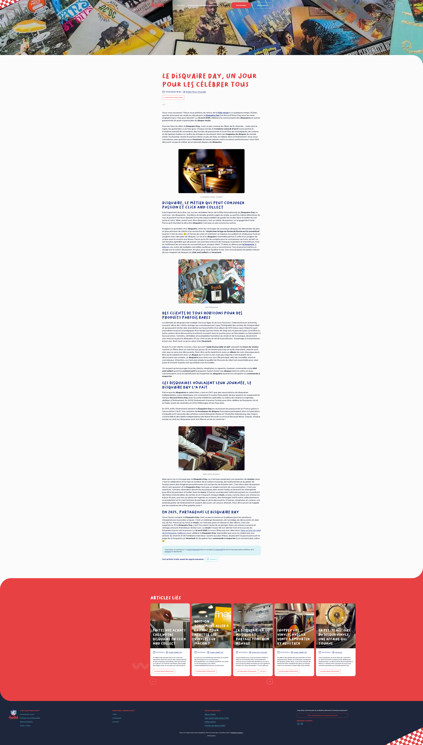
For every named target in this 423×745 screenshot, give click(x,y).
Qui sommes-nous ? (27, 714)
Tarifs (114, 714)
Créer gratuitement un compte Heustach (322, 715)
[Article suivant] (270, 681)
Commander (241, 5)
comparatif (219, 549)
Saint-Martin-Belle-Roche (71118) (217, 718)
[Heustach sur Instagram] (302, 724)
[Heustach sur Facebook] (298, 724)
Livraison (115, 722)
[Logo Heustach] (13, 719)
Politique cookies (237, 732)
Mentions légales (26, 722)
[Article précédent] (153, 681)
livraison (168, 551)
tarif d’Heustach (194, 549)
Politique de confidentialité (30, 718)
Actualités (181, 5)
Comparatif (116, 718)
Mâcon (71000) (210, 714)
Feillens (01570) (210, 722)
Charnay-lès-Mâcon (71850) (215, 725)
